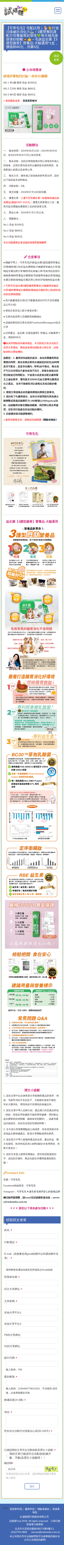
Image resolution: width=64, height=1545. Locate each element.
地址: (7, 1412)
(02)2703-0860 (19, 1532)
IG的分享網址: (12, 1346)
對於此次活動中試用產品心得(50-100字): (27, 1430)
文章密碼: (10, 1301)
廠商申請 (29, 1509)
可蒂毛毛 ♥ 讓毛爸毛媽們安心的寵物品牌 (38, 1191)
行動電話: (10, 1242)
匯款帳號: (10, 1376)
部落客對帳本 (30, 100)
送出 (32, 1486)
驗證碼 (8, 1463)
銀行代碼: (10, 1357)
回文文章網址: (12, 1288)
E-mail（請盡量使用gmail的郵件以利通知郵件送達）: (31, 1255)
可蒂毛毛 (15, 1179)
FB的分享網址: (12, 1334)
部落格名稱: (11, 1276)
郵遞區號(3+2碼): (14, 1399)
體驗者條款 (43, 1509)
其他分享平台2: (13, 1323)
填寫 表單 (56, 57)
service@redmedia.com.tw (45, 1532)
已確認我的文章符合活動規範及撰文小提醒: (29, 1449)
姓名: (7, 1230)
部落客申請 (16, 1509)
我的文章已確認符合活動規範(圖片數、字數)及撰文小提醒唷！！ (30, 1455)
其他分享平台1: (13, 1312)
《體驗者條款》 (49, 419)
